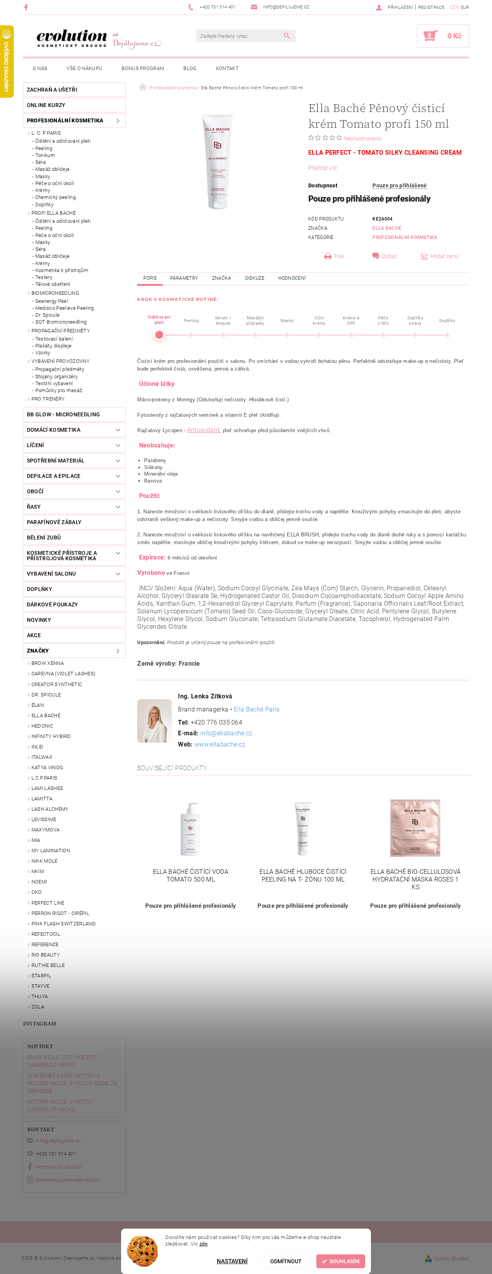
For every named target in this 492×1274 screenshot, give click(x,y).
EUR (465, 7)
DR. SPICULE (46, 695)
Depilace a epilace (54, 476)
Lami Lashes (47, 788)
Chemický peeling (55, 197)
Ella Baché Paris (256, 709)
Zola (38, 1007)
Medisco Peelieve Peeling (64, 308)
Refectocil (46, 934)
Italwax (42, 757)
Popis (149, 278)
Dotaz (389, 256)
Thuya (40, 996)
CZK (454, 7)
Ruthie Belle (48, 965)
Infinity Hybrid (51, 736)
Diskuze (254, 278)
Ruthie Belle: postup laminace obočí (59, 1105)
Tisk (339, 256)
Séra (40, 162)
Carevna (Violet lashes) (63, 673)
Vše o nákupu (84, 68)
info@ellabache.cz (226, 733)
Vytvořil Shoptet (451, 1258)
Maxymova (46, 830)
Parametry (184, 278)
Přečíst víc (322, 168)
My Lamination (51, 850)
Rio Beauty (46, 955)
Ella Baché (46, 715)
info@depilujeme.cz (58, 1141)
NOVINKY (39, 620)
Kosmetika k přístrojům (61, 270)
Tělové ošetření (52, 284)
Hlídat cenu (444, 256)
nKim (38, 871)
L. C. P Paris (46, 133)
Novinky (40, 1046)
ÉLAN (38, 705)
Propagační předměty (61, 331)
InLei (37, 747)
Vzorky (42, 353)
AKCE (34, 635)
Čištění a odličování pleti (63, 141)
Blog (189, 68)
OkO (37, 892)
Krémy (42, 190)
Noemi (39, 882)
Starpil (41, 975)
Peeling (43, 148)
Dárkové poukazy (52, 604)
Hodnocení (292, 278)
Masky (42, 176)
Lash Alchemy (50, 809)
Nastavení (232, 1261)
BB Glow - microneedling (63, 414)
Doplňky (44, 204)
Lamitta (42, 798)
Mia (36, 840)
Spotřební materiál (56, 461)
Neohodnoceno (363, 138)
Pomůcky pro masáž (58, 390)
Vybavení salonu (51, 574)
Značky (38, 651)
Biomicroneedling (55, 293)
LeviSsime (44, 819)
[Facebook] (27, 7)
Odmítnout (286, 1261)
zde (203, 1243)
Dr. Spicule (47, 315)
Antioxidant (203, 430)
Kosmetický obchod (58, 1167)
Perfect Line (48, 903)
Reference (45, 944)
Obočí (35, 491)
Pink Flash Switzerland (64, 924)
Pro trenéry (48, 399)
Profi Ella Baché (54, 213)
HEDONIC (42, 726)
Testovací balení (54, 339)
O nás (40, 68)
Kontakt (227, 68)
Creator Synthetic (57, 684)
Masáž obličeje (52, 169)
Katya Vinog (47, 767)
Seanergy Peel (51, 301)
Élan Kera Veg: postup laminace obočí (62, 1061)
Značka (221, 278)
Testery (43, 277)
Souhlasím (344, 1261)
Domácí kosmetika (53, 430)
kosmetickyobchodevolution (68, 1180)
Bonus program (142, 68)
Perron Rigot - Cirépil (60, 913)
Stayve (41, 986)
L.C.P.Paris (45, 778)
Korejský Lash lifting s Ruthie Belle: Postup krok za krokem (72, 1083)
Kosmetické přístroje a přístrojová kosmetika (62, 555)
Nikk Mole (45, 861)
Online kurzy (46, 105)
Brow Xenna (48, 663)
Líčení (35, 445)
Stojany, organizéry (56, 376)
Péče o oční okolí (54, 183)
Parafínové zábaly (54, 522)
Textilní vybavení (54, 383)
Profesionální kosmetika (65, 120)
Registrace (431, 7)
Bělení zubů (44, 537)
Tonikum (45, 155)
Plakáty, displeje (53, 346)
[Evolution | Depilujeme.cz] (98, 39)
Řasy (34, 507)
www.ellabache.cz (219, 744)
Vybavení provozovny (61, 361)
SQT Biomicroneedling (60, 322)
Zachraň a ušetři (52, 90)
